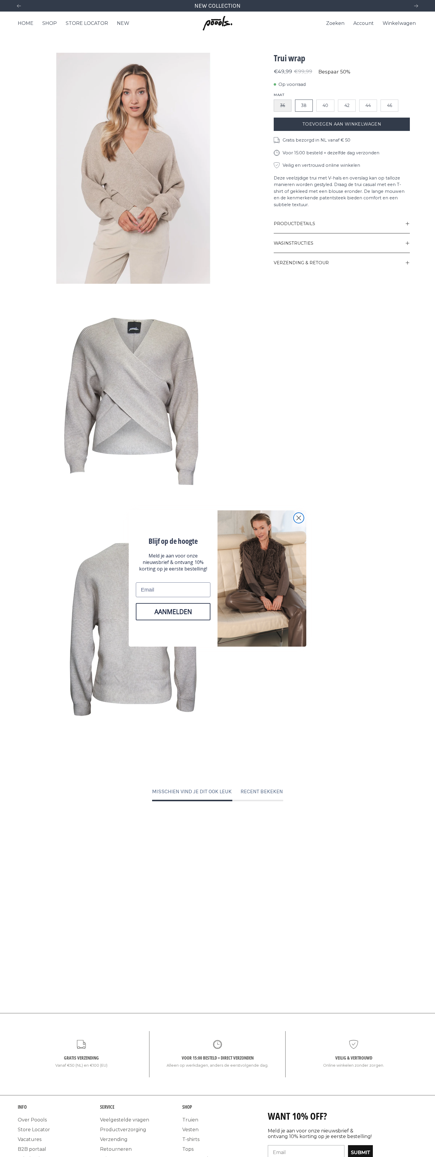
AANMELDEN (173, 612)
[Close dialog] (299, 518)
